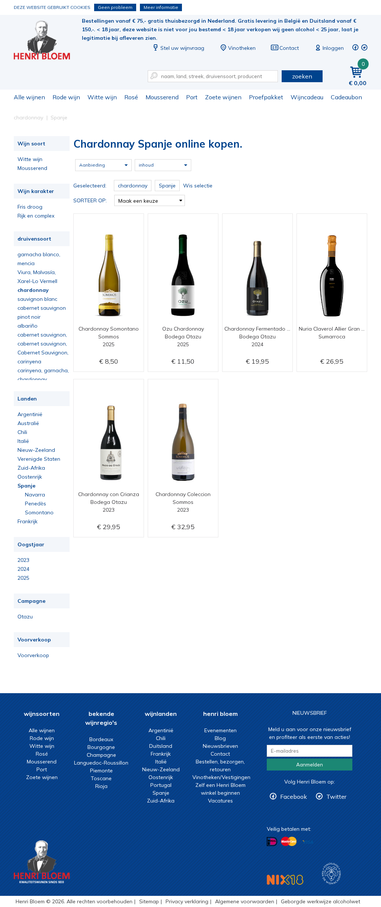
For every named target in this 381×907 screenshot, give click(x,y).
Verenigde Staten (38, 459)
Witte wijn (102, 97)
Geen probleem (115, 7)
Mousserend (162, 97)
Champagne (101, 755)
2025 (23, 578)
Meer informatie (161, 7)
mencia (26, 263)
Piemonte (101, 770)
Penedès (35, 503)
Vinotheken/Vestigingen (221, 777)
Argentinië (29, 414)
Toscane (101, 778)
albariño (27, 325)
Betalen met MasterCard (289, 841)
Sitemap (149, 901)
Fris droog (29, 206)
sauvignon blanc (37, 299)
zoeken (302, 76)
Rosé (131, 97)
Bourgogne (101, 747)
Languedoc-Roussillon (101, 762)
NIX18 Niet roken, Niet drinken (285, 880)
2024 (23, 569)
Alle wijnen (29, 97)
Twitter (336, 796)
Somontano (39, 512)
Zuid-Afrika (31, 467)
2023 (23, 560)
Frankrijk (27, 521)
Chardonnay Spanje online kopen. (47, 41)
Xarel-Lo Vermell (37, 281)
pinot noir (29, 316)
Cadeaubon (346, 97)
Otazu (25, 616)
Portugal (161, 785)
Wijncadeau (307, 97)
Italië (23, 441)
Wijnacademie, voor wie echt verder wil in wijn (331, 874)
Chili (22, 432)
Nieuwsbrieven (220, 746)
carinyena (29, 361)
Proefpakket (266, 97)
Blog (220, 738)
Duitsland (160, 746)
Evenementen (220, 730)
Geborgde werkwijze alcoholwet (320, 901)
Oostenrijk (29, 476)
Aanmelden (309, 765)
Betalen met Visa (307, 842)
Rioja (101, 786)
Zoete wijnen (223, 97)
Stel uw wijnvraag (182, 48)
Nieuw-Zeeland (36, 450)
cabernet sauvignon (41, 308)
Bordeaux (101, 739)
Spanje (26, 485)
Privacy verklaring (187, 901)
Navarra (35, 494)
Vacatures (220, 800)
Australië (28, 423)
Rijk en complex (35, 215)
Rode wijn (66, 97)
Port (192, 97)
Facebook (293, 796)
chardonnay (33, 290)
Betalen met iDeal (272, 841)
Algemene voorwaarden (244, 901)
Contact (289, 48)
